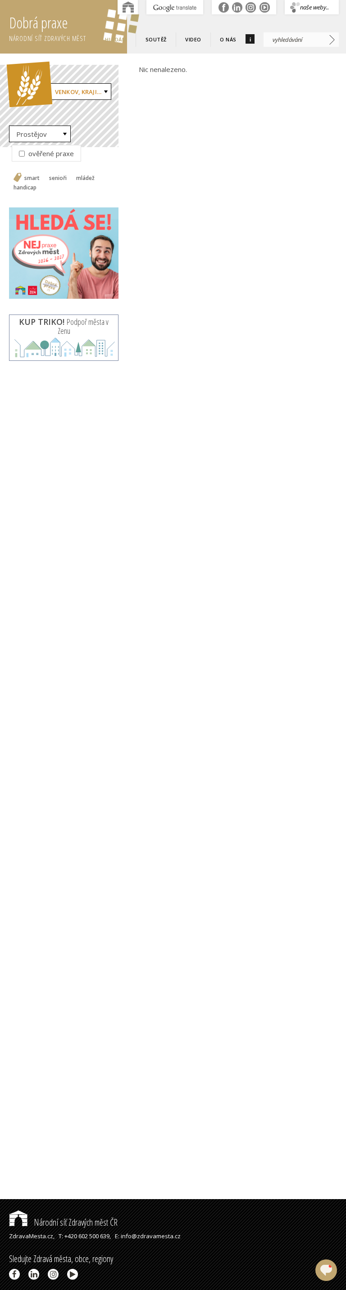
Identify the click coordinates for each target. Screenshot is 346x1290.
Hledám (116, 39)
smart (32, 178)
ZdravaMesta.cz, (32, 1236)
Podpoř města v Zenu (64, 326)
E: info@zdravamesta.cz (148, 1236)
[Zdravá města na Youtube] (74, 1274)
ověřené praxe (50, 153)
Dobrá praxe (47, 28)
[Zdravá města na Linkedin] (35, 1274)
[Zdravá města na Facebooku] (16, 1274)
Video (193, 39)
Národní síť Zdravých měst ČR (75, 1222)
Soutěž (156, 39)
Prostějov (31, 134)
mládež (85, 178)
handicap (25, 187)
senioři (58, 178)
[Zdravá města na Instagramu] (55, 1274)
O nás (228, 39)
